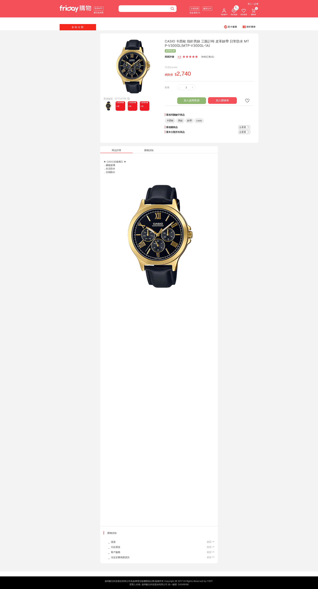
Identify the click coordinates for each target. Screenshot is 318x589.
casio (199, 120)
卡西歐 (170, 120)
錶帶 (189, 120)
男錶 (180, 120)
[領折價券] (249, 27)
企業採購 (195, 8)
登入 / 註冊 (253, 3)
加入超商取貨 (192, 100)
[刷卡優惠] (230, 27)
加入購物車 (222, 100)
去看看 (243, 127)
